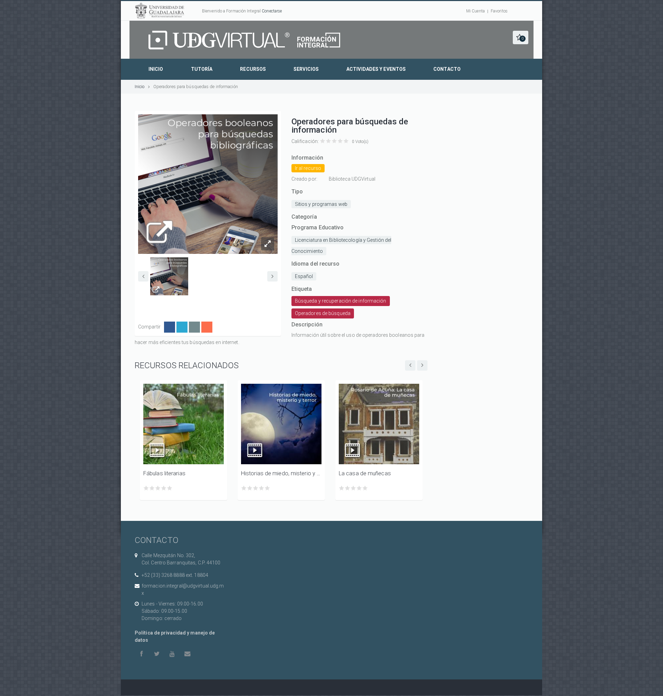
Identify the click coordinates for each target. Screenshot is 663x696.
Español (304, 276)
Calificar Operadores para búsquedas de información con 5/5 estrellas (346, 141)
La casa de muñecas (365, 473)
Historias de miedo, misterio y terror (281, 473)
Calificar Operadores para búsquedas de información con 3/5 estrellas (334, 141)
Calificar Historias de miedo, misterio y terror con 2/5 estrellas (250, 488)
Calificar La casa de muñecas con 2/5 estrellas (347, 488)
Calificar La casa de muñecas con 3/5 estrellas (353, 488)
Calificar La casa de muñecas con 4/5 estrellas (359, 488)
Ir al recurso (308, 168)
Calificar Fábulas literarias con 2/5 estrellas (152, 488)
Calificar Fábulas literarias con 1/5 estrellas (146, 488)
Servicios (306, 69)
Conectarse (272, 11)
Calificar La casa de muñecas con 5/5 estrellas (365, 488)
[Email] (194, 327)
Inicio (155, 69)
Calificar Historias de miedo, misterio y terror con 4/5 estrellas (262, 488)
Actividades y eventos (376, 69)
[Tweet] (182, 327)
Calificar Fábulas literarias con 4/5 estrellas (164, 488)
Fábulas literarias (164, 473)
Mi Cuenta (475, 11)
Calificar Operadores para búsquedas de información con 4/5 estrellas (340, 141)
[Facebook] (169, 327)
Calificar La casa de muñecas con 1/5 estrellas (342, 488)
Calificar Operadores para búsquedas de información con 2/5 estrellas (329, 141)
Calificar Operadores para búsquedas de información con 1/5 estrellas (323, 141)
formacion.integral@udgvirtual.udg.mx (183, 589)
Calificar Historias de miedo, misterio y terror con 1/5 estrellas (244, 488)
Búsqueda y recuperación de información (340, 301)
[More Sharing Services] (207, 327)
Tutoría (202, 69)
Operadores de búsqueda (322, 313)
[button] (520, 37)
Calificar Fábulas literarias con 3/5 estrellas (158, 488)
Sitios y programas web (321, 204)
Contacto (447, 69)
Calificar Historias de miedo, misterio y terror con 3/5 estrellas (256, 488)
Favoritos (499, 11)
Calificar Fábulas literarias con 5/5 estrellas (170, 488)
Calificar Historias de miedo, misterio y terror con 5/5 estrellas (267, 488)
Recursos (253, 69)
